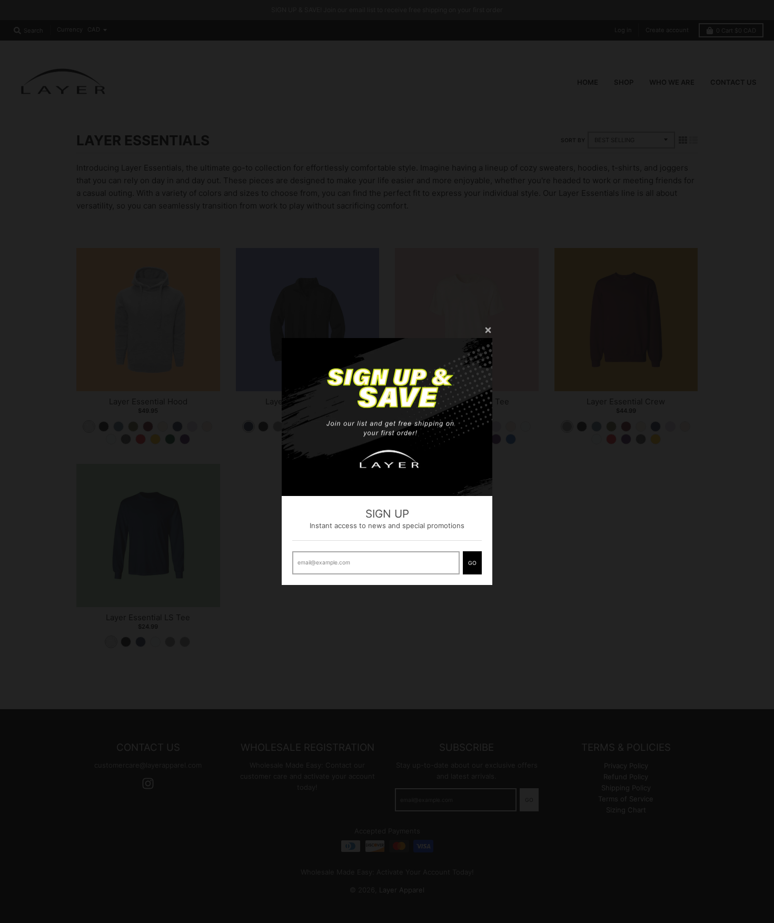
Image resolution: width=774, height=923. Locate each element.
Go (472, 563)
